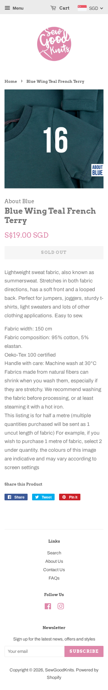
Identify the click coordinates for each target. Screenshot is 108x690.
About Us (54, 561)
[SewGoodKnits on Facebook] (47, 607)
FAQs (54, 578)
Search (54, 552)
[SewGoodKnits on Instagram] (60, 607)
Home (10, 81)
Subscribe (84, 651)
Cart (63, 8)
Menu (17, 8)
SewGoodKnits (59, 669)
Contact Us (54, 569)
